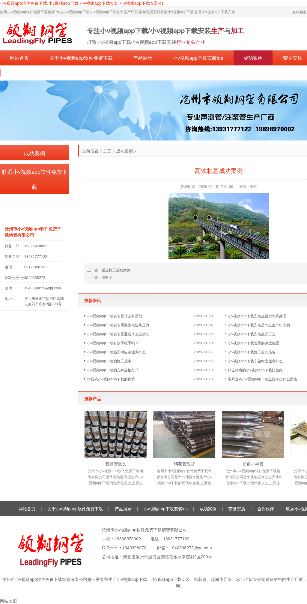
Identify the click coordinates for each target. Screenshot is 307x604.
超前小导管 (253, 464)
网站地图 (8, 601)
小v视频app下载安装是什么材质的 (114, 315)
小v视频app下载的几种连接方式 (113, 369)
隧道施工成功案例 (116, 269)
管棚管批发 (115, 464)
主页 (107, 151)
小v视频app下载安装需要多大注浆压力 (118, 324)
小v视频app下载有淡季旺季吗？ (113, 342)
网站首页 (19, 57)
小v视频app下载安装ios (198, 57)
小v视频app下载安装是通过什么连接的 (118, 333)
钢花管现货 (184, 464)
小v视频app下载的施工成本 (109, 360)
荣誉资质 (236, 509)
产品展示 (142, 57)
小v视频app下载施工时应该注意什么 (116, 351)
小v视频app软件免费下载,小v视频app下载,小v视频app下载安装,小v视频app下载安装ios (82, 3)
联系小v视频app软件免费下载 (42, 72)
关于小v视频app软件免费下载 (81, 57)
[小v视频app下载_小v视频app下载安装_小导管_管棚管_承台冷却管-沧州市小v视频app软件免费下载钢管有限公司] (37, 33)
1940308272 (134, 548)
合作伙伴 (265, 509)
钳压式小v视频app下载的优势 (111, 378)
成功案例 (253, 57)
